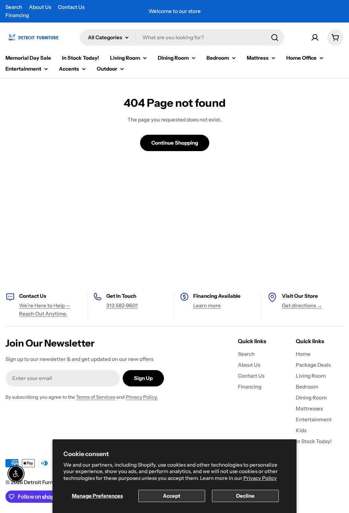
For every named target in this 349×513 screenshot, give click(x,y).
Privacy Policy (260, 478)
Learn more (207, 305)
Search (13, 7)
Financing (17, 15)
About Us (40, 7)
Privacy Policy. (142, 397)
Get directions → (302, 305)
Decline (245, 496)
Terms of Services (95, 397)
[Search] (275, 37)
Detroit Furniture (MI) (50, 482)
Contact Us (71, 7)
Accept (171, 496)
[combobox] (182, 37)
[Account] (315, 37)
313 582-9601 (122, 305)
